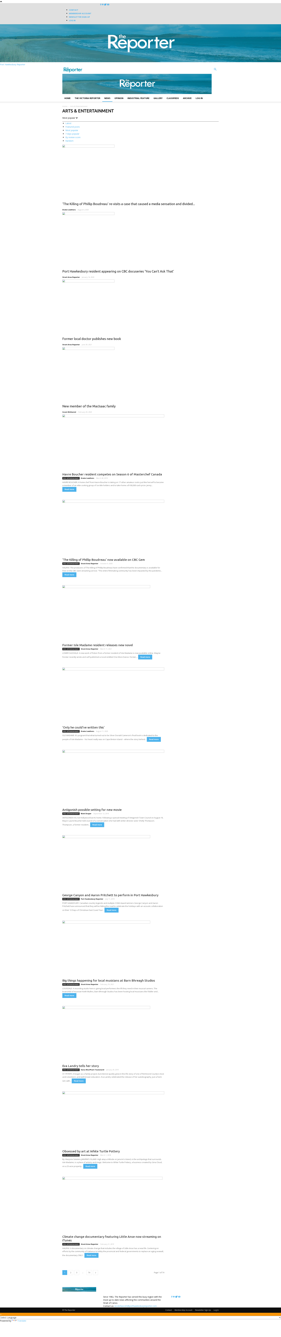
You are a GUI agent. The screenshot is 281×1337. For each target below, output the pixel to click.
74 (89, 1272)
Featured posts (72, 126)
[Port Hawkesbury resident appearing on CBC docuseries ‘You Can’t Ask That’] (140, 238)
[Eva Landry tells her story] (113, 1034)
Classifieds (173, 98)
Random (69, 140)
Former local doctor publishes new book (91, 339)
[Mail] (103, 4)
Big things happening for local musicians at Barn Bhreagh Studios (108, 980)
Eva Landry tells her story (80, 1066)
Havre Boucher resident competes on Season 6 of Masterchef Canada (112, 474)
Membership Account (80, 13)
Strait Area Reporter (71, 277)
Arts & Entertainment (71, 478)
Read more (69, 489)
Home (67, 98)
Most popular (71, 130)
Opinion (118, 98)
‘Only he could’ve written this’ (83, 727)
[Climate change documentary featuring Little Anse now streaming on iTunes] (113, 1205)
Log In (72, 20)
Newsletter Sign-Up (79, 17)
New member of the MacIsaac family (89, 406)
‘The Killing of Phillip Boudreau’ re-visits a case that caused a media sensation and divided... (128, 204)
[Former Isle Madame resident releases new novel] (113, 613)
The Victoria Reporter (87, 98)
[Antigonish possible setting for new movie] (113, 778)
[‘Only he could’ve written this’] (113, 695)
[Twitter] (105, 4)
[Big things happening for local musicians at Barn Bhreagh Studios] (113, 949)
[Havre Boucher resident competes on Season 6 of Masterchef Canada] (113, 442)
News (107, 98)
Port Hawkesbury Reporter (92, 899)
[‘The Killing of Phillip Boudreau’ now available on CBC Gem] (113, 528)
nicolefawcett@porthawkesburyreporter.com (135, 1306)
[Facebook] (101, 4)
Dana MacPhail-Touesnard (92, 1070)
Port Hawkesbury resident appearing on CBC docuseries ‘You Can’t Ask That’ (118, 271)
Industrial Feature (138, 98)
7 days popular (72, 133)
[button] (215, 69)
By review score (72, 137)
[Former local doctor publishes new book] (140, 306)
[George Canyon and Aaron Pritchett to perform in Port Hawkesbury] (113, 863)
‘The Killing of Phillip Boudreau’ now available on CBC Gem (103, 559)
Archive (187, 98)
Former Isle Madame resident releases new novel (97, 645)
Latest (68, 123)
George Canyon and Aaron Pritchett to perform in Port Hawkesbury (110, 895)
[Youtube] (108, 4)
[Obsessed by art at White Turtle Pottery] (113, 1119)
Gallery (158, 98)
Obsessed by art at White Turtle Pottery (91, 1151)
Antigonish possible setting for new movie (92, 809)
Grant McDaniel (69, 412)
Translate (21, 1320)
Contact (73, 10)
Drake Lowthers (69, 210)
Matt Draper (86, 813)
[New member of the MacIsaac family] (140, 373)
